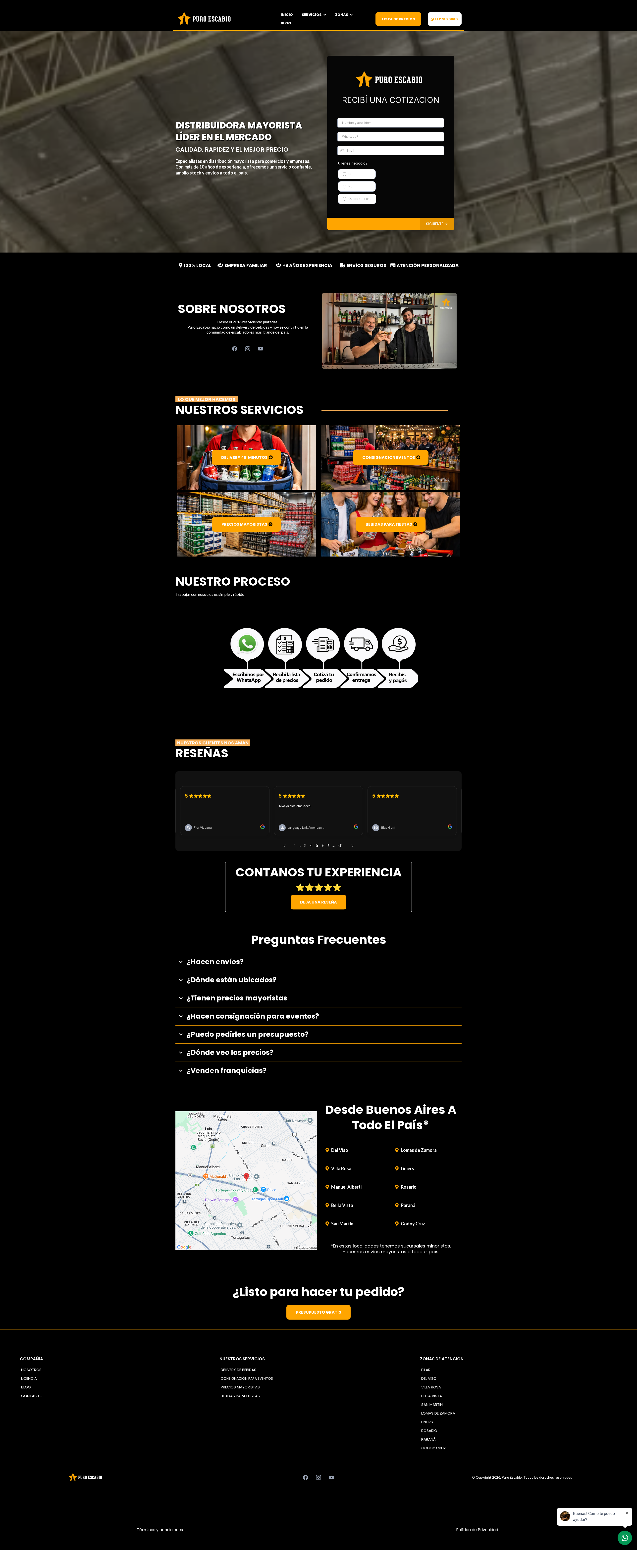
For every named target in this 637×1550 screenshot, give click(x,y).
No (350, 186)
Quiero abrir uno (360, 199)
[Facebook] (234, 348)
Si (349, 174)
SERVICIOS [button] (312, 14)
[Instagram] (247, 348)
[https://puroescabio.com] (205, 19)
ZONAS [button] (342, 14)
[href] (246, 1180)
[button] (437, 224)
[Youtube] (260, 348)
